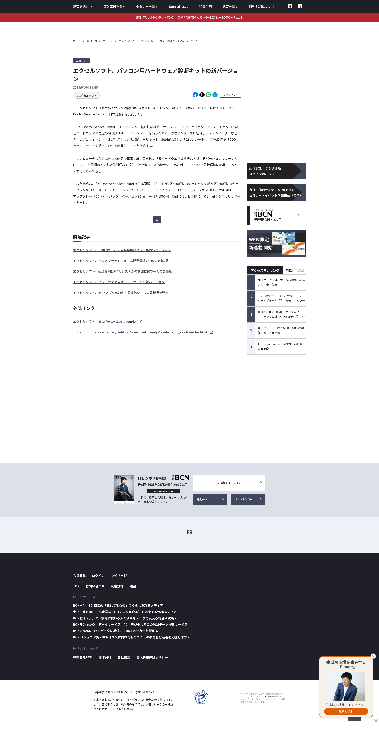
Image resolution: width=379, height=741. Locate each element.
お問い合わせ (95, 586)
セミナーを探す (147, 6)
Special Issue (179, 6)
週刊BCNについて (262, 6)
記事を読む (81, 6)
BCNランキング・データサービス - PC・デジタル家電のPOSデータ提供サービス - (131, 624)
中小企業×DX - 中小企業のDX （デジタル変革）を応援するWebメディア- (125, 611)
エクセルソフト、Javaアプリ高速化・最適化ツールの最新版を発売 (120, 292)
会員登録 (79, 575)
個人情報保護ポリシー (152, 657)
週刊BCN (92, 41)
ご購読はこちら (229, 482)
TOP (76, 586)
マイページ (119, 575)
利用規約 (117, 586)
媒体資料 (105, 657)
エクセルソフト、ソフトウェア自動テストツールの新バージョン (119, 282)
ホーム (77, 41)
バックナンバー (243, 499)
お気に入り (232, 95)
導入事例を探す (114, 6)
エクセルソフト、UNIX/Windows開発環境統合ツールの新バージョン (122, 250)
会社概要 (123, 657)
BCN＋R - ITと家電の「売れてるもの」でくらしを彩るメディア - (119, 605)
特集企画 (205, 6)
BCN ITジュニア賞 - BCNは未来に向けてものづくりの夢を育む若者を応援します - (131, 637)
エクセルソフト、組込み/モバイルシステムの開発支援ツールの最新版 (122, 271)
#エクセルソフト (87, 95)
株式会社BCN (82, 657)
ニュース (108, 41)
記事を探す (230, 6)
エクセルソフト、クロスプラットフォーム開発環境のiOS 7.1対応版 (121, 260)
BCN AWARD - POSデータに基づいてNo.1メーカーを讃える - (116, 630)
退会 (133, 586)
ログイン (98, 575)
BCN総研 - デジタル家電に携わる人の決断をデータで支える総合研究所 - (124, 618)
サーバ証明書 (268, 696)
